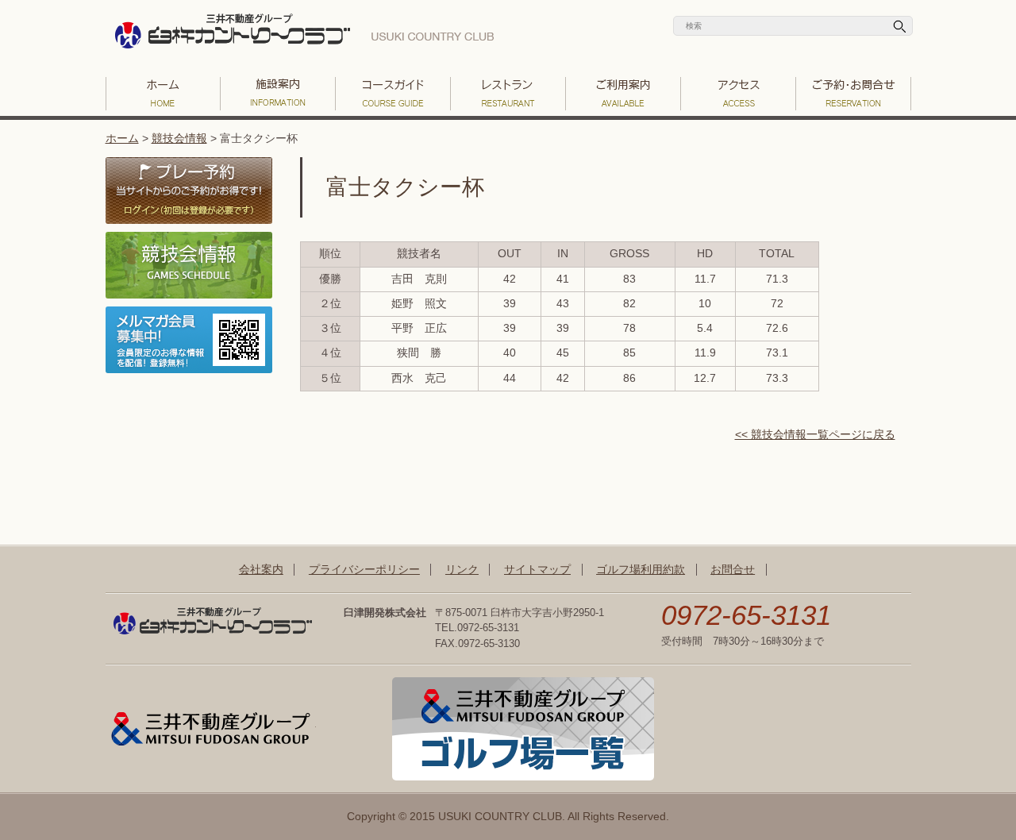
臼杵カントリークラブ (304, 35)
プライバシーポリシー (364, 570)
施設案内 (278, 93)
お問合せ (732, 570)
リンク (462, 570)
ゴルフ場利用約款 (640, 570)
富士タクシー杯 (405, 187)
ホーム (122, 138)
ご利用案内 (623, 93)
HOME (163, 93)
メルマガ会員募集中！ (189, 339)
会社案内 (261, 570)
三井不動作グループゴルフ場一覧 (523, 728)
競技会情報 (179, 138)
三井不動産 (211, 729)
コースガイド (393, 93)
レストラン (508, 93)
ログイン (189, 190)
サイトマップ (537, 570)
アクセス (738, 93)
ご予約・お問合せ (853, 93)
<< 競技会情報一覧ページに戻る (815, 435)
